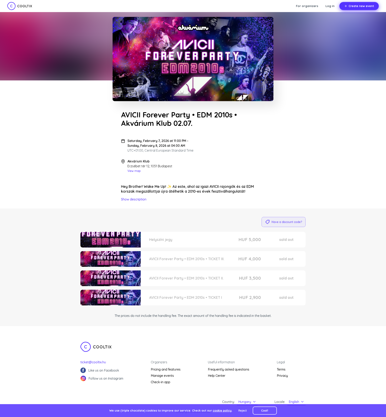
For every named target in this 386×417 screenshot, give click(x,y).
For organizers (307, 6)
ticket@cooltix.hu (93, 362)
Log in (330, 6)
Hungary (244, 402)
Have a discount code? (287, 222)
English (294, 402)
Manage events (162, 376)
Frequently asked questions (228, 369)
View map (134, 171)
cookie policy (222, 410)
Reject (242, 410)
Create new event (361, 6)
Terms (281, 369)
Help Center (216, 376)
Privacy (282, 376)
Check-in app (160, 382)
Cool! (264, 410)
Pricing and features (166, 369)
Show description (133, 199)
